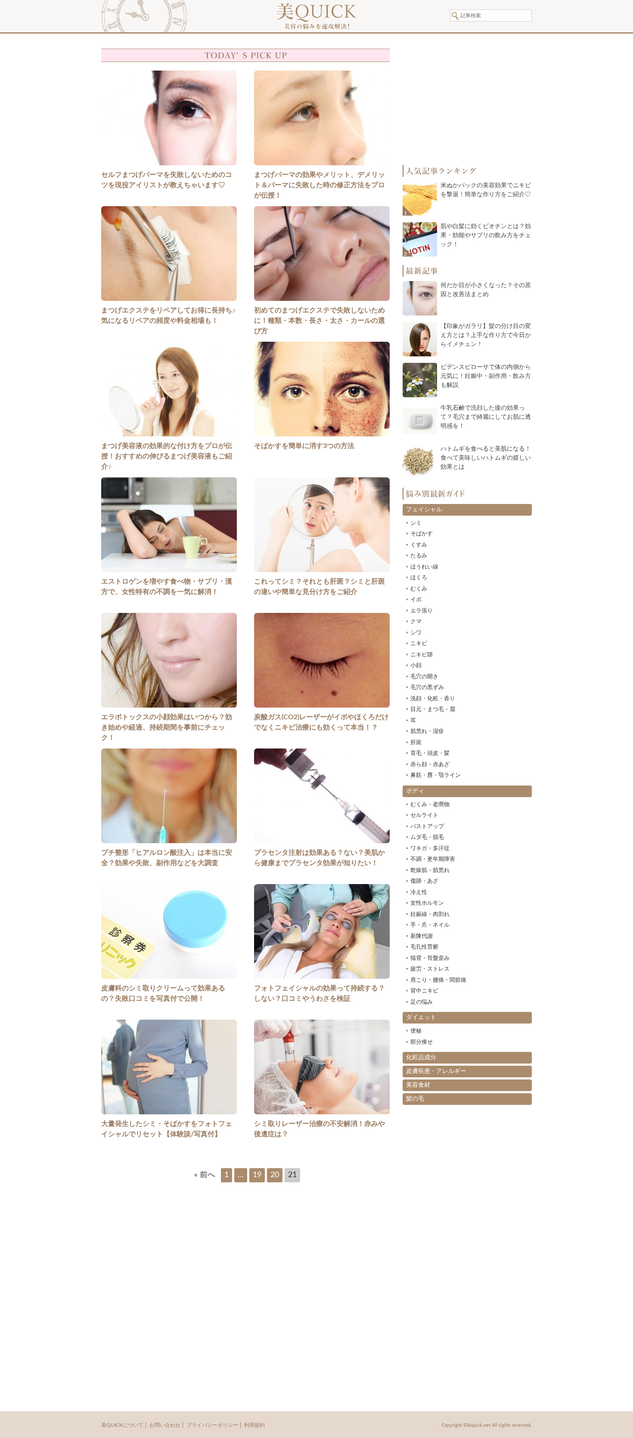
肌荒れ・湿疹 (427, 731)
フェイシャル (424, 510)
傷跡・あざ (424, 881)
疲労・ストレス (430, 969)
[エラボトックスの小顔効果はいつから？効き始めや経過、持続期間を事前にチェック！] (169, 708)
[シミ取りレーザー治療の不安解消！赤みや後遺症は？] (322, 1115)
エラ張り (421, 611)
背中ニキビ (424, 991)
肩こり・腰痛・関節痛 (438, 980)
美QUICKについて (122, 1425)
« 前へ (204, 1175)
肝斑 (416, 742)
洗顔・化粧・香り (432, 699)
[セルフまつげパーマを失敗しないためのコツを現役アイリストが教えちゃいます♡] (169, 166)
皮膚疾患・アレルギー (436, 1071)
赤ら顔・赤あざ (430, 764)
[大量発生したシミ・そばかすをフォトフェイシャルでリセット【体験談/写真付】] (169, 1115)
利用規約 (254, 1425)
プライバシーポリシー (212, 1425)
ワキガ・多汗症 (430, 848)
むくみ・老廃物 (430, 804)
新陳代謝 (421, 936)
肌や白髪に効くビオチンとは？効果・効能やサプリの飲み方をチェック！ (486, 235)
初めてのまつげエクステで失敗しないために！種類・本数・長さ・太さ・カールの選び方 (319, 320)
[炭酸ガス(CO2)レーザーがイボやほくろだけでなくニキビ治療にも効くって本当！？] (322, 708)
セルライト (424, 815)
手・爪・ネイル (430, 925)
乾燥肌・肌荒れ (430, 870)
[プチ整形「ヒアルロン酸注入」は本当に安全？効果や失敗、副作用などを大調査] (169, 844)
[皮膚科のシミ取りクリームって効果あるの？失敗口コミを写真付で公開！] (169, 979)
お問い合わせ (164, 1425)
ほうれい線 (424, 567)
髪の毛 (415, 1099)
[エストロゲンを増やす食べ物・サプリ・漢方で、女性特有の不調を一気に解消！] (169, 573)
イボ (416, 600)
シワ (416, 633)
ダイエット (421, 1017)
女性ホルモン (427, 903)
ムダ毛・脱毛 (427, 837)
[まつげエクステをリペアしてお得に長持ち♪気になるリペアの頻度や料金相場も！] (169, 302)
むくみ (418, 589)
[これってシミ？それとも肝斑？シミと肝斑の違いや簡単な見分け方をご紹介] (322, 573)
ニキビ (418, 643)
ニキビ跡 (421, 655)
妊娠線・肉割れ (430, 914)
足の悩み (421, 1002)
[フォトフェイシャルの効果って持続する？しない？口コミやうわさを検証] (322, 979)
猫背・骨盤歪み (430, 958)
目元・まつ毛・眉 (432, 709)
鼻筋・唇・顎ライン (435, 775)
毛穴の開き (424, 677)
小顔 (416, 665)
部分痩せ (421, 1042)
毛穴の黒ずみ (427, 687)
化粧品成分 (421, 1058)
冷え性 (418, 892)
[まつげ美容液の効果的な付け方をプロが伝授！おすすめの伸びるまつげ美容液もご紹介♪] (169, 437)
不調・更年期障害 (432, 859)
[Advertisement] (245, 1290)
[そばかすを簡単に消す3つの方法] (322, 437)
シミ (416, 523)
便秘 (416, 1031)
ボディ (415, 791)
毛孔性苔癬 (424, 947)
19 (257, 1175)
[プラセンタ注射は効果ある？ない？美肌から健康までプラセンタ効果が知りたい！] (322, 844)
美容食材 (418, 1085)
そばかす (421, 534)
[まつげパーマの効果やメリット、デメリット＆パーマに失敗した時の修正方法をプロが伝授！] (322, 166)
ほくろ (418, 578)
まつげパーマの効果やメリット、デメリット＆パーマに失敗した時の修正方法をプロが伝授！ (319, 185)
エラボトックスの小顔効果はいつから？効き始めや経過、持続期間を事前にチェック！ (166, 727)
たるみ (418, 556)
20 (274, 1175)
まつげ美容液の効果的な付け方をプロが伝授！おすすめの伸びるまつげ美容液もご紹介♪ (166, 456)
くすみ (418, 545)
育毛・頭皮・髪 (430, 753)
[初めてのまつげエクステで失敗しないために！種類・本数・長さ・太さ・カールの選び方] (322, 302)
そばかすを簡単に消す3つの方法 (304, 445)
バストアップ (427, 826)
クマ (416, 622)
